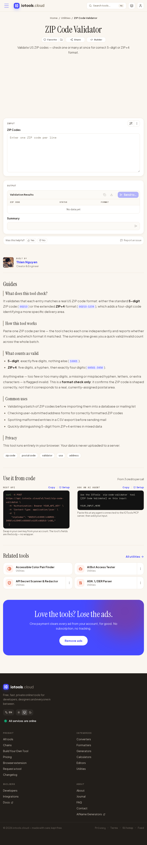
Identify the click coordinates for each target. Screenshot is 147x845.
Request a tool (12, 768)
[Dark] (30, 712)
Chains (7, 745)
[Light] (18, 712)
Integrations (11, 796)
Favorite (52, 39)
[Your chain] (131, 5)
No (44, 240)
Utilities (65, 17)
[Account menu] (140, 5)
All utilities (133, 556)
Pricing (7, 757)
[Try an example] (131, 123)
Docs (6, 802)
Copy (51, 487)
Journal (81, 796)
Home (54, 17)
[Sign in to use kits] (61, 39)
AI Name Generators (89, 814)
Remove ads (73, 640)
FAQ (79, 802)
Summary (13, 218)
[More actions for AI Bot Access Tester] (140, 569)
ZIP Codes (13, 129)
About (81, 790)
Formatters (84, 745)
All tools (8, 739)
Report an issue (132, 240)
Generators (84, 751)
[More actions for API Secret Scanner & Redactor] (69, 583)
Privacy (100, 828)
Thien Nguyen (26, 262)
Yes (32, 240)
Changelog (10, 774)
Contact (82, 808)
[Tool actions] (137, 123)
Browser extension (15, 762)
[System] (24, 712)
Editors (81, 762)
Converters (84, 739)
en (10, 712)
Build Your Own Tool (15, 751)
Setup (66, 487)
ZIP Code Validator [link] (85, 17)
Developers (10, 790)
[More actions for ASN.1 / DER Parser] (140, 583)
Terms (114, 828)
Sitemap (127, 828)
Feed (141, 828)
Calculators (84, 757)
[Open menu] (6, 5)
